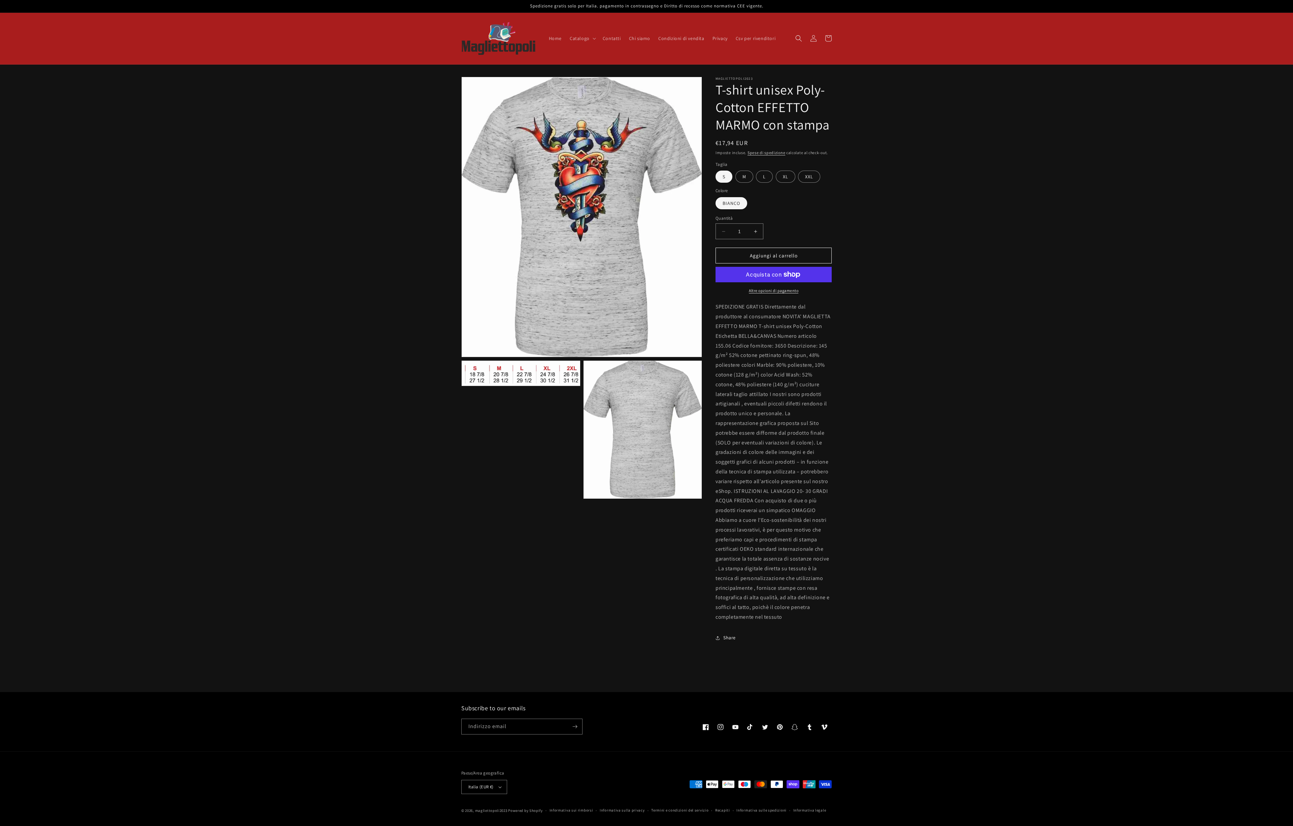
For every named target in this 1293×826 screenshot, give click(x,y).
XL (785, 177)
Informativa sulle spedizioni (761, 810)
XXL (809, 177)
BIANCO (731, 203)
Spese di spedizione (766, 152)
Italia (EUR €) (481, 787)
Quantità (724, 218)
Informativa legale (809, 810)
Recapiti (722, 810)
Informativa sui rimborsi (571, 810)
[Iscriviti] (574, 726)
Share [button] (729, 638)
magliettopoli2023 (491, 810)
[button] (582, 38)
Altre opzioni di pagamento (773, 290)
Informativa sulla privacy (622, 810)
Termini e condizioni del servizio (679, 810)
